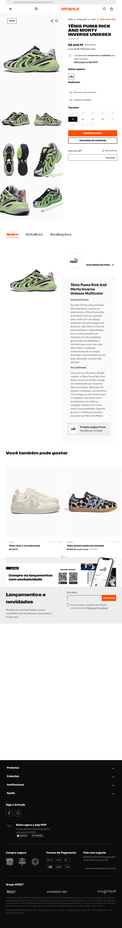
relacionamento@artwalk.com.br (100, 868)
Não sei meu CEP (111, 151)
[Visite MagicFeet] (106, 893)
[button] (36, 8)
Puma (93, 19)
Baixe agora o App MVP (86, 62)
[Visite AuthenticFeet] (57, 892)
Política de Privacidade (97, 608)
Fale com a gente (94, 852)
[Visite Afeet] (11, 893)
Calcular (110, 158)
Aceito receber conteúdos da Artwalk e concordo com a (89, 606)
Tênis (70, 19)
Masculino (82, 19)
